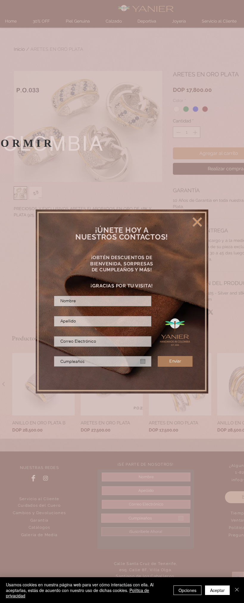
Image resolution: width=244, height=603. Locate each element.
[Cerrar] (236, 590)
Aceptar (217, 590)
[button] (197, 222)
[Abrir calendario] (142, 361)
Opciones (187, 590)
